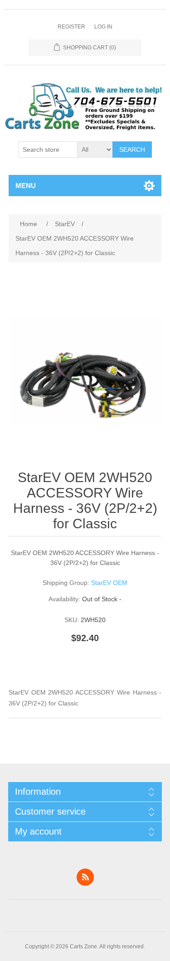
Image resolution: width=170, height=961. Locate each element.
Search (132, 149)
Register (71, 27)
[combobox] (48, 149)
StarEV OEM (109, 582)
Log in (103, 27)
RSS (85, 877)
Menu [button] (25, 185)
